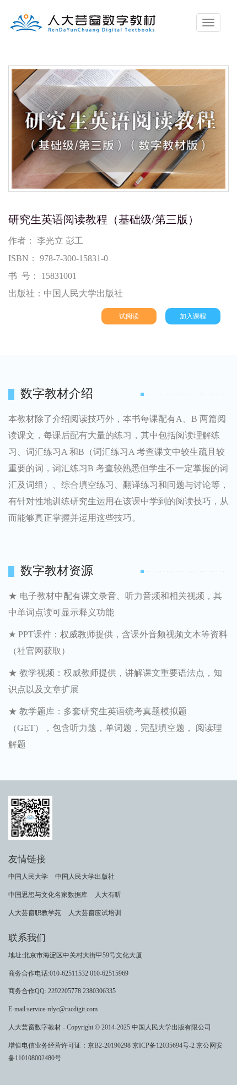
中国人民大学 (28, 876)
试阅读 (129, 316)
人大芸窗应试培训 (94, 913)
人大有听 (108, 895)
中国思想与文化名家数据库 (48, 895)
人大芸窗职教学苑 (34, 913)
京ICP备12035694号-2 (163, 1045)
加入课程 (193, 316)
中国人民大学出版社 (85, 876)
